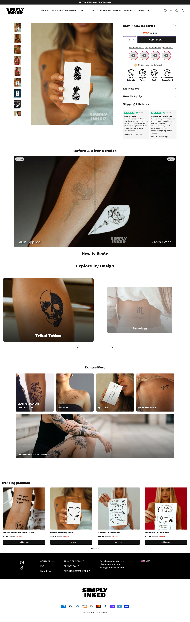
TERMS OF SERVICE (74, 561)
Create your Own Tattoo (63, 11)
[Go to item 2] (17, 38)
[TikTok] (25, 568)
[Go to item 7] (17, 93)
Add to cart (157, 39)
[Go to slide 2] (93, 548)
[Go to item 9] (17, 115)
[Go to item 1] (17, 27)
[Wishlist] (165, 10)
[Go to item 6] (17, 82)
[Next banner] (112, 347)
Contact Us (143, 11)
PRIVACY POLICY (72, 566)
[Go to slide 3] (96, 548)
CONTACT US (47, 561)
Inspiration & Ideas (109, 11)
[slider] (95, 201)
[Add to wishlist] (174, 26)
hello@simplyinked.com (112, 567)
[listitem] (133, 55)
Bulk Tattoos (87, 11)
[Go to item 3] (17, 49)
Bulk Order (45, 571)
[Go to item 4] (17, 60)
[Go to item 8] (17, 104)
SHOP (43, 11)
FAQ (42, 566)
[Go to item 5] (17, 71)
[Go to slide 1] (92, 548)
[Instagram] (25, 562)
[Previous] (4, 516)
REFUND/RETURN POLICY (77, 571)
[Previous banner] (77, 347)
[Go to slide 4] (98, 548)
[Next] (185, 516)
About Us (128, 11)
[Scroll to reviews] (149, 30)
